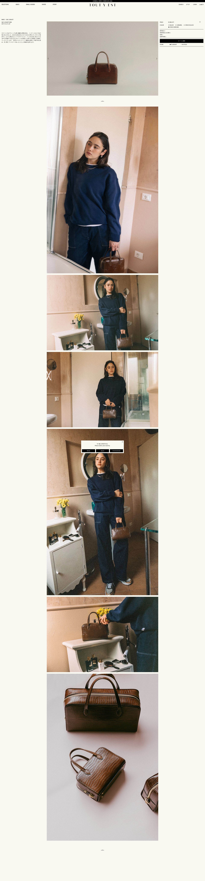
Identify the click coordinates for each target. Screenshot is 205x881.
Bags (17, 4)
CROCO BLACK (189, 25)
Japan (102, 450)
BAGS (3, 19)
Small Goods (30, 4)
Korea (88, 450)
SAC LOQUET (9, 19)
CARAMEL (179, 25)
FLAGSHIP (174, 44)
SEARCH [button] (181, 4)
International (116, 450)
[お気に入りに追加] (200, 22)
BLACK (172, 25)
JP (187, 4)
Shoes (44, 4)
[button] (7, 6)
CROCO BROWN (174, 27)
